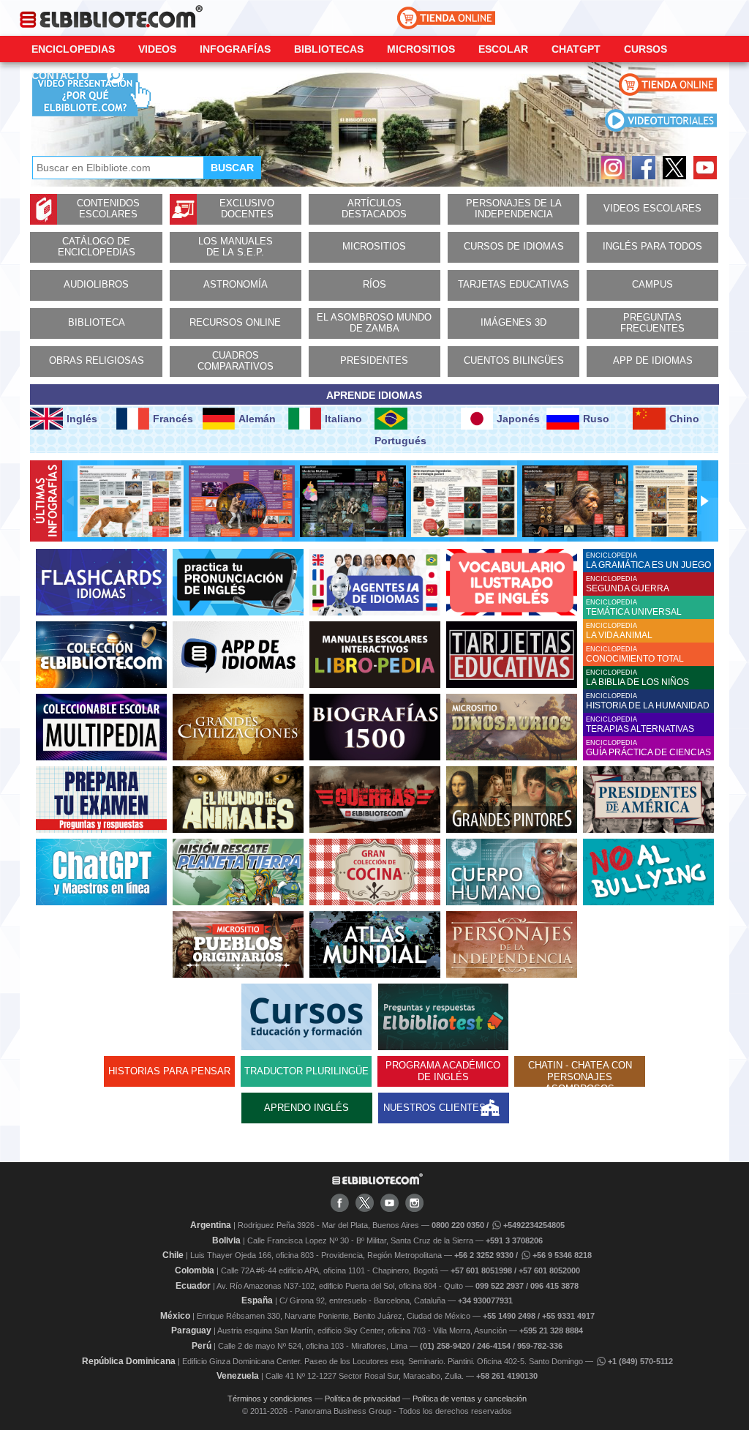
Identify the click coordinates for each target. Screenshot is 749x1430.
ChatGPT (576, 49)
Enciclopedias (73, 49)
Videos (157, 49)
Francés (173, 418)
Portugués (400, 440)
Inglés (82, 418)
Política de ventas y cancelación (470, 1398)
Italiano (343, 418)
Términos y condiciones (269, 1398)
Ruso (596, 418)
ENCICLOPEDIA (648, 561)
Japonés (518, 418)
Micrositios (421, 49)
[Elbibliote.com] (377, 1182)
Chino (684, 418)
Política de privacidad (362, 1398)
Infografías (235, 49)
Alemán (257, 418)
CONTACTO (60, 75)
